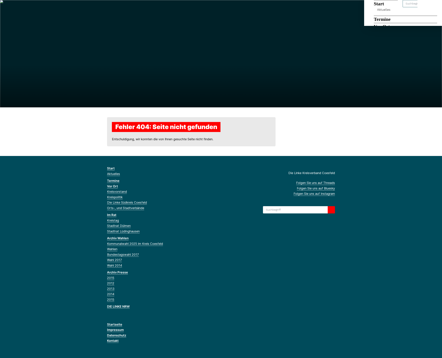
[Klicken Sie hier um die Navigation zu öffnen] (435, 7)
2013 (110, 289)
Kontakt (113, 340)
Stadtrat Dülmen (119, 226)
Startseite (114, 324)
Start (111, 168)
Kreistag (113, 220)
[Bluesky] (114, 7)
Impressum (115, 330)
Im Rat (111, 215)
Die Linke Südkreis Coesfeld (127, 202)
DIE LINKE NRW (118, 306)
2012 (110, 283)
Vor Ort (112, 186)
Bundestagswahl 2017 (123, 254)
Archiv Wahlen (118, 238)
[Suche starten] (331, 209)
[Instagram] (120, 7)
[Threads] (109, 7)
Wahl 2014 (114, 265)
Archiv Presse (117, 272)
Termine (382, 19)
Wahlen (112, 249)
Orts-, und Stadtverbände (125, 208)
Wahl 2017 (114, 260)
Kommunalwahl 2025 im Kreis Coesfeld (135, 244)
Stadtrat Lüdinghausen (123, 231)
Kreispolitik (115, 197)
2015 (110, 278)
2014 (110, 294)
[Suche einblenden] (424, 7)
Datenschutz (116, 335)
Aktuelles (113, 174)
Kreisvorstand (117, 191)
